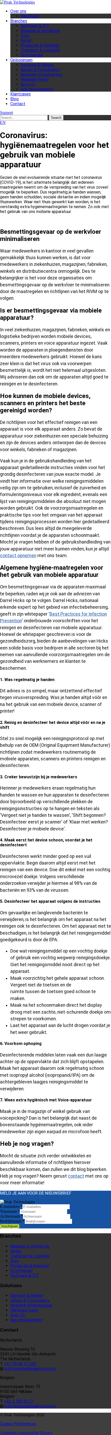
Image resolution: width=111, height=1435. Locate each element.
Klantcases (20, 94)
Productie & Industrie (40, 45)
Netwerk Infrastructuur (42, 74)
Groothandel (32, 55)
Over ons (18, 11)
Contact (17, 103)
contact (76, 1176)
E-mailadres (11, 1206)
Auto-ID (28, 84)
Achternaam (11, 1216)
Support (6, 112)
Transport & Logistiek (40, 50)
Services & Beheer (37, 64)
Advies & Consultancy (40, 69)
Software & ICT (35, 25)
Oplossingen (21, 59)
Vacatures (30, 16)
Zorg (25, 35)
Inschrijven (10, 1226)
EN (3, 122)
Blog (14, 98)
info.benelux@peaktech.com (30, 1368)
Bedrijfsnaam (12, 1221)
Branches (18, 20)
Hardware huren (35, 79)
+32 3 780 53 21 (19, 1401)
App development (37, 89)
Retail (26, 40)
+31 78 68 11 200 (20, 1363)
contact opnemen (18, 555)
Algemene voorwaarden (19, 1432)
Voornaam (10, 1211)
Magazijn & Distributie (40, 30)
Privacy (46, 1432)
